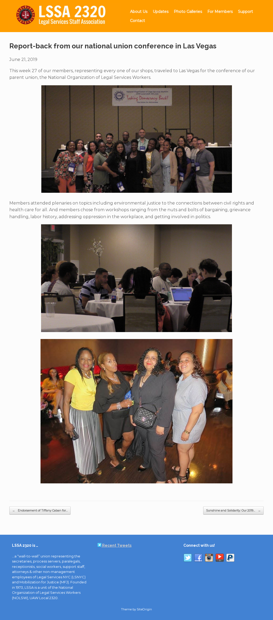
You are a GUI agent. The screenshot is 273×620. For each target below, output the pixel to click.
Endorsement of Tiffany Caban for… (40, 510)
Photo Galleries (188, 11)
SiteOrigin (144, 609)
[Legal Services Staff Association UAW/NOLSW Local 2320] (64, 16)
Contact (137, 20)
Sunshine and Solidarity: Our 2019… (233, 510)
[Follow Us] (187, 559)
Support (245, 11)
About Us (138, 11)
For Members (220, 11)
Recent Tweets (116, 545)
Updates (160, 11)
